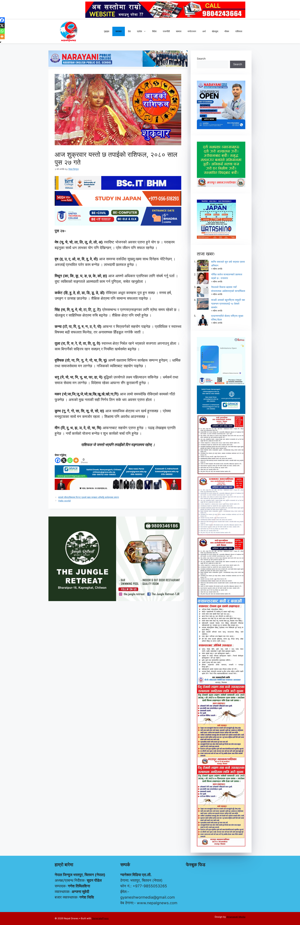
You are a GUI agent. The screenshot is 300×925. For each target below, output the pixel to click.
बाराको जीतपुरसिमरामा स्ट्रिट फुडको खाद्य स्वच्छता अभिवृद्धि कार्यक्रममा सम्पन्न (88, 497)
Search (201, 58)
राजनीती (166, 31)
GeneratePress (100, 918)
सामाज (178, 31)
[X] (64, 460)
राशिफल (238, 31)
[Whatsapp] (70, 460)
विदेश (154, 31)
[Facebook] (57, 460)
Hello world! (64, 500)
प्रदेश (139, 31)
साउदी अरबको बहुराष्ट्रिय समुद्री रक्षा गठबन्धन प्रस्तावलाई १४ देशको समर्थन (228, 303)
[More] (76, 460)
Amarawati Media (235, 916)
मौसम (227, 31)
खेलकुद (215, 31)
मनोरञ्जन (192, 31)
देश (129, 31)
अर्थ (204, 31)
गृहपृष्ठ (106, 31)
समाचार (118, 31)
